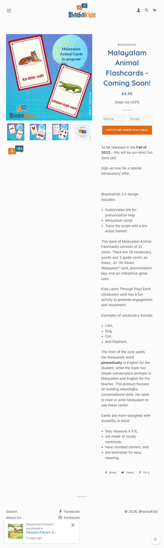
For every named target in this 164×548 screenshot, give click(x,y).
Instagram (71, 518)
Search (11, 512)
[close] (73, 525)
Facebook (71, 512)
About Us (13, 518)
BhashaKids (148, 512)
